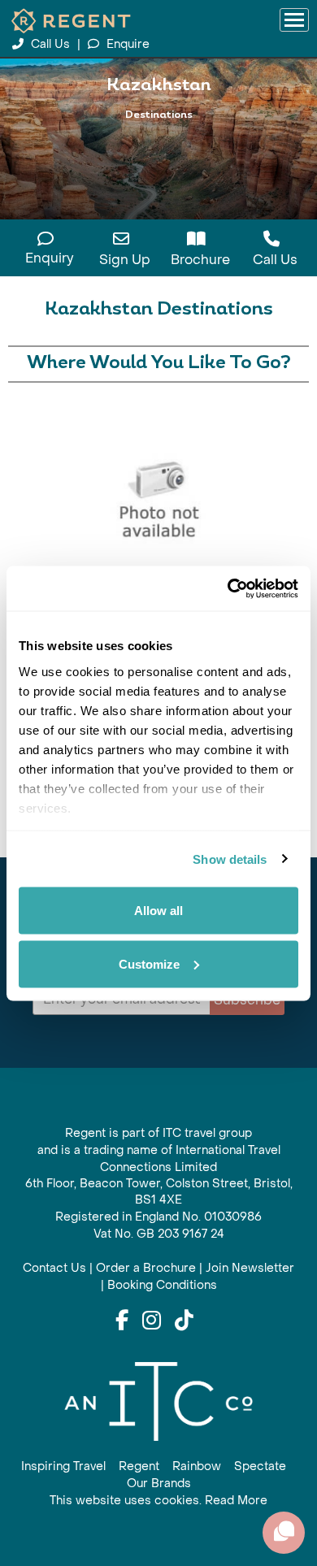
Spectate (260, 1466)
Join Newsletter (250, 1268)
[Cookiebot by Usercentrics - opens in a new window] (228, 588)
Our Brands (159, 1483)
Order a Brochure (146, 1268)
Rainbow (196, 1466)
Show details (230, 858)
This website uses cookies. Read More (158, 1500)
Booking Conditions (162, 1285)
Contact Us (54, 1268)
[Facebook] (121, 1321)
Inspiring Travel (63, 1466)
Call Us (50, 44)
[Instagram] (151, 1321)
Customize (149, 963)
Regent (139, 1466)
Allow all (158, 910)
